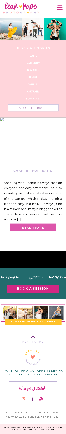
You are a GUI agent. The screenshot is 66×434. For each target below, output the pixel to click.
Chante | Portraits (33, 170)
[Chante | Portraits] (33, 139)
